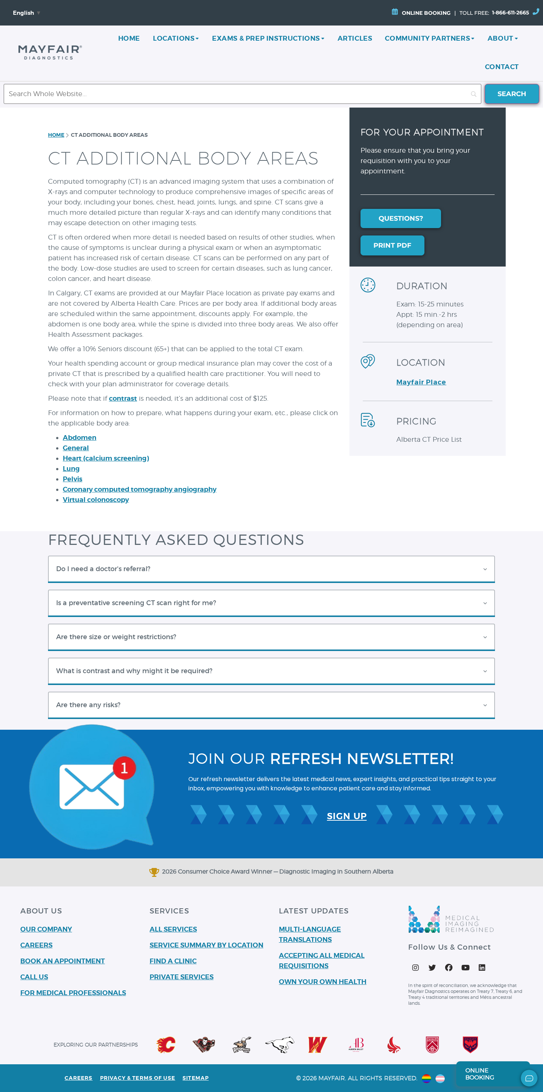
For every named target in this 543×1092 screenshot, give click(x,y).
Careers (79, 1078)
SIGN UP (347, 816)
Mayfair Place (421, 382)
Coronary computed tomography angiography (139, 489)
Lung (71, 468)
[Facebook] (448, 967)
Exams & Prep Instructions (266, 38)
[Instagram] (415, 967)
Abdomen (79, 437)
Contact (502, 66)
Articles (355, 38)
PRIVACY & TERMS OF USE (137, 1078)
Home (129, 38)
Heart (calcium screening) (106, 458)
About (500, 38)
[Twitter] (432, 967)
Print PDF (392, 245)
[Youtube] (465, 967)
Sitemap (195, 1078)
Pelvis (72, 479)
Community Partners (427, 38)
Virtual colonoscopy (96, 499)
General (76, 448)
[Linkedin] (482, 967)
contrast (123, 398)
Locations (173, 38)
